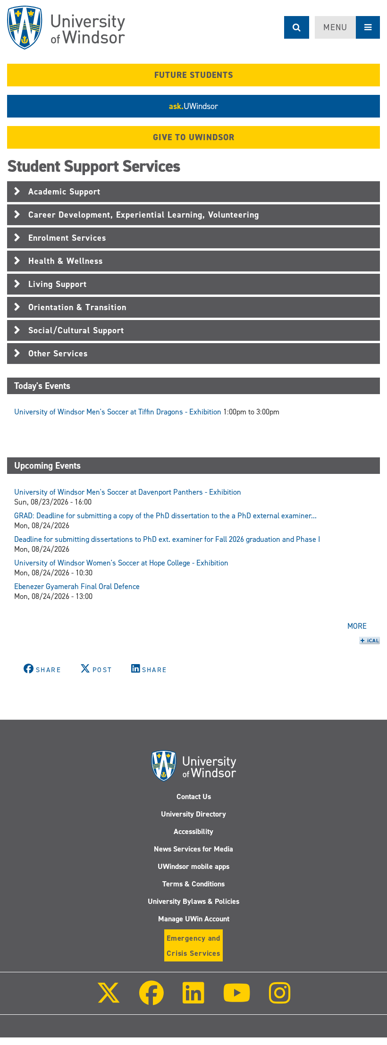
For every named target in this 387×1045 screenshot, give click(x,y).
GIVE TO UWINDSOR (194, 137)
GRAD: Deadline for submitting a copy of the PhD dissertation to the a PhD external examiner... (165, 516)
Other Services (58, 353)
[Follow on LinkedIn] (193, 999)
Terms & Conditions (193, 884)
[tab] (193, 191)
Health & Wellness (65, 261)
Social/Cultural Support (76, 330)
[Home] (66, 28)
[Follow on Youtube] (236, 999)
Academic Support (64, 191)
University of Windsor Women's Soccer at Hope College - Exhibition (121, 563)
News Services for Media (193, 849)
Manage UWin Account (193, 919)
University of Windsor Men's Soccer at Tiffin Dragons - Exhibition (117, 412)
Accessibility (193, 831)
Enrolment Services (67, 238)
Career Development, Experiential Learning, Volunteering (143, 214)
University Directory (193, 814)
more (357, 626)
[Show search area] (296, 27)
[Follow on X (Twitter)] (108, 999)
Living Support (57, 284)
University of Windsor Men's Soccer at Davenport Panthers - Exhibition (127, 492)
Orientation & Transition (77, 307)
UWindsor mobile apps (193, 866)
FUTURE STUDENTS (193, 75)
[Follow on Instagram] (280, 999)
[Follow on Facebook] (151, 999)
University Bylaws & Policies (193, 901)
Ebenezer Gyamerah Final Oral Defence (77, 586)
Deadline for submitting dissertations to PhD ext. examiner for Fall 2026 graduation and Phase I (167, 539)
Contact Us (194, 796)
